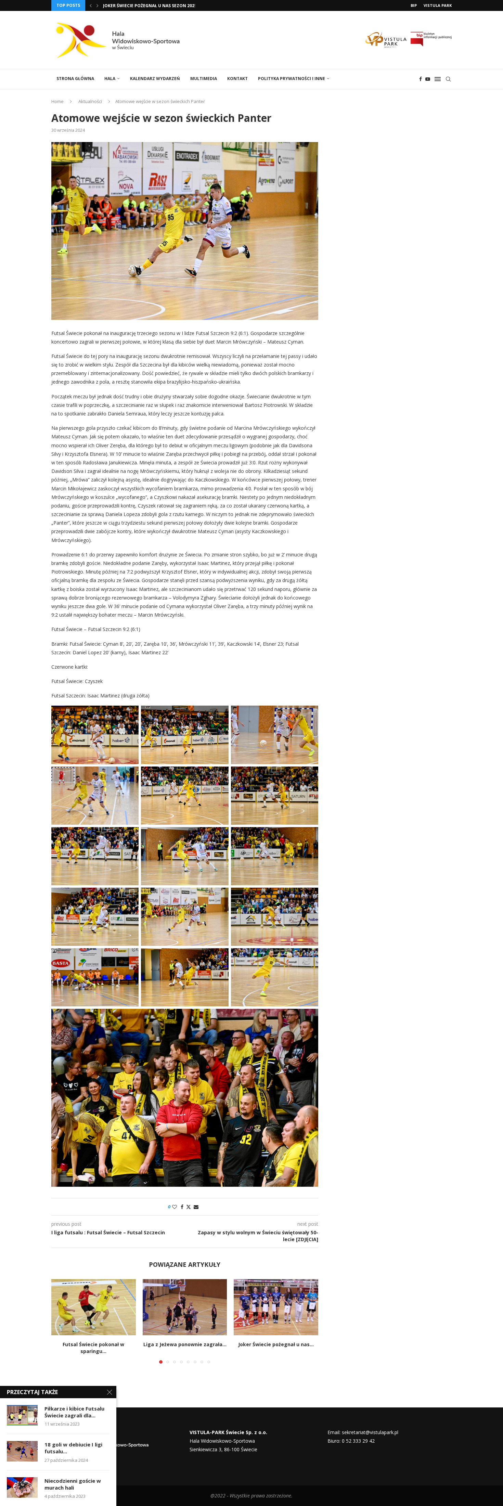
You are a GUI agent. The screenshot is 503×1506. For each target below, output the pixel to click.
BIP (414, 5)
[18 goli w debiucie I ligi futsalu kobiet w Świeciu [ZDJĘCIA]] (22, 1451)
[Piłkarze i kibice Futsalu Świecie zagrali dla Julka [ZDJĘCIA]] (22, 1415)
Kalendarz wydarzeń (155, 78)
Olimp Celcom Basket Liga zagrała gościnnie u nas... (164, 6)
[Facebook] (420, 79)
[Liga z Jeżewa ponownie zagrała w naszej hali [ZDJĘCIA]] (185, 1307)
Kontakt (237, 78)
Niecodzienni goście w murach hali (72, 1484)
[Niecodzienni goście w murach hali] (22, 1487)
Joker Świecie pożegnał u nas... (276, 1344)
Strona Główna (75, 78)
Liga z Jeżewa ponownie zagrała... (184, 1344)
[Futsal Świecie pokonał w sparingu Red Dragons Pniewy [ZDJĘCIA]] (93, 1307)
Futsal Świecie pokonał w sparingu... (93, 1347)
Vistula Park (438, 5)
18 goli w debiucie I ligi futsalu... (73, 1448)
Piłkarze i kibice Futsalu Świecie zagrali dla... (74, 1412)
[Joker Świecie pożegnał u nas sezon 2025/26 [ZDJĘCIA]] (276, 1307)
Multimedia (203, 78)
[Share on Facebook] (182, 1206)
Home (57, 101)
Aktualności (90, 101)
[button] (90, 5)
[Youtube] (427, 79)
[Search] (448, 79)
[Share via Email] (196, 1206)
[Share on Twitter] (188, 1206)
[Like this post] (174, 1206)
